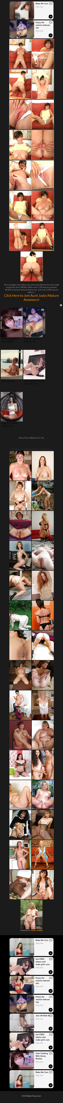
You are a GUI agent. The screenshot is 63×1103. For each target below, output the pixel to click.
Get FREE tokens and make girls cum (34, 382)
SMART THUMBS (37, 930)
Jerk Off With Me (43, 1016)
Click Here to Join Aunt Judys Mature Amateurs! (31, 297)
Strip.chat (39, 7)
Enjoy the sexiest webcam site (43, 25)
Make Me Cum (42, 4)
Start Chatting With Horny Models (10, 340)
